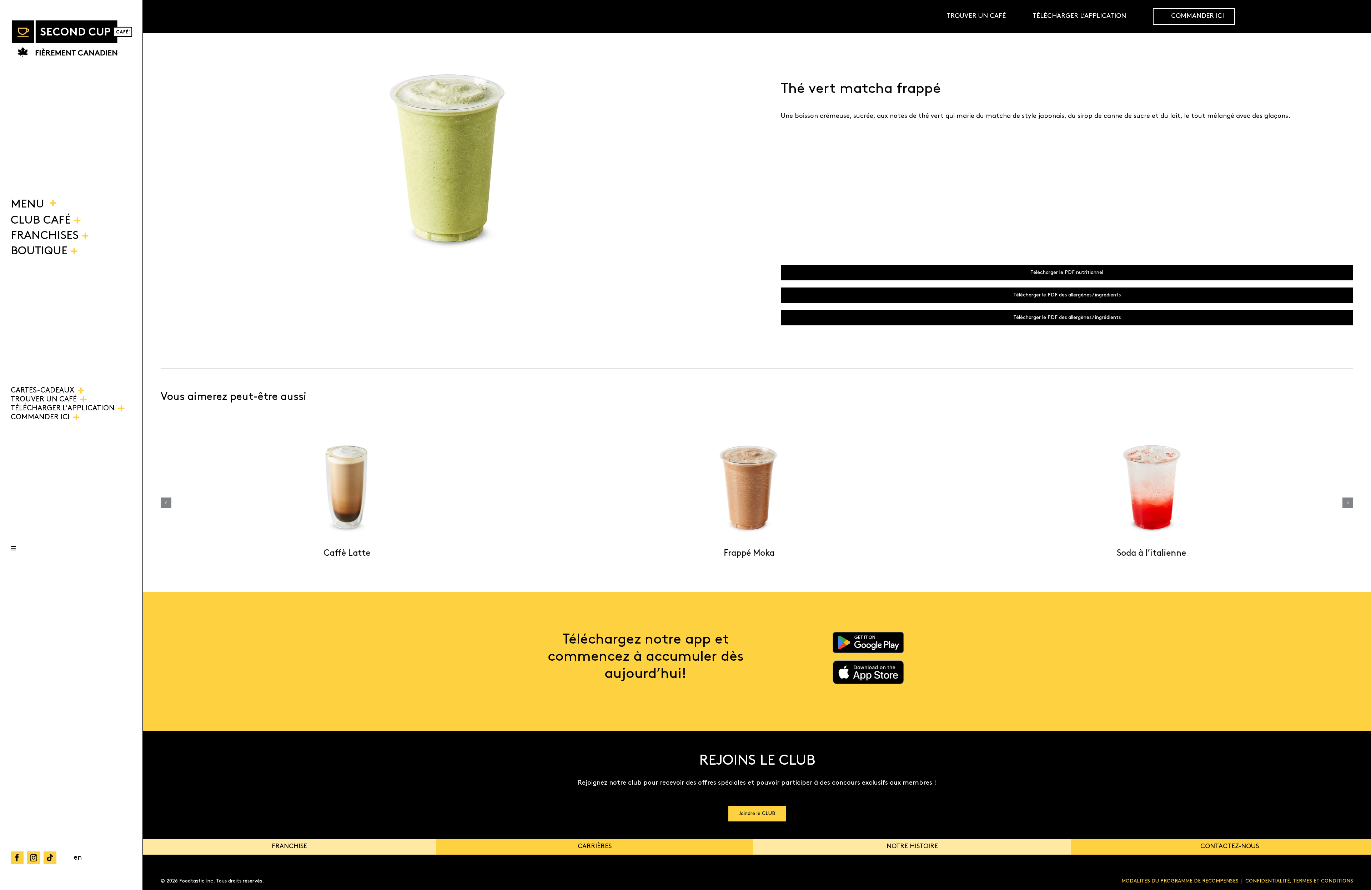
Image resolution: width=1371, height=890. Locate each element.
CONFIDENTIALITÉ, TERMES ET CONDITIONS (1299, 881)
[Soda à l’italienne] (1145, 487)
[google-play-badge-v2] (868, 635)
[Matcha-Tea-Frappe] (447, 158)
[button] (166, 503)
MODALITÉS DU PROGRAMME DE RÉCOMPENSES (1180, 881)
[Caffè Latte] (340, 487)
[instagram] (33, 857)
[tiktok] (50, 857)
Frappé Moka (742, 553)
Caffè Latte (340, 553)
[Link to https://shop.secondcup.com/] (1354, 16)
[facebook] (17, 857)
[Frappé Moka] (743, 487)
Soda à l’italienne (1145, 553)
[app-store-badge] (868, 663)
